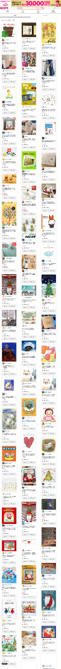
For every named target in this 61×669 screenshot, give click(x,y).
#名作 (28, 421)
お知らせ (38, 11)
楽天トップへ (57, 8)
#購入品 (4, 555)
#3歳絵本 (24, 242)
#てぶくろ (24, 420)
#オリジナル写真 (5, 135)
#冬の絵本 (32, 421)
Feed (7, 11)
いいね (13, 81)
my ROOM (53, 11)
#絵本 (27, 420)
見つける (22, 11)
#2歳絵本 (44, 263)
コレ (6, 81)
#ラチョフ (25, 421)
